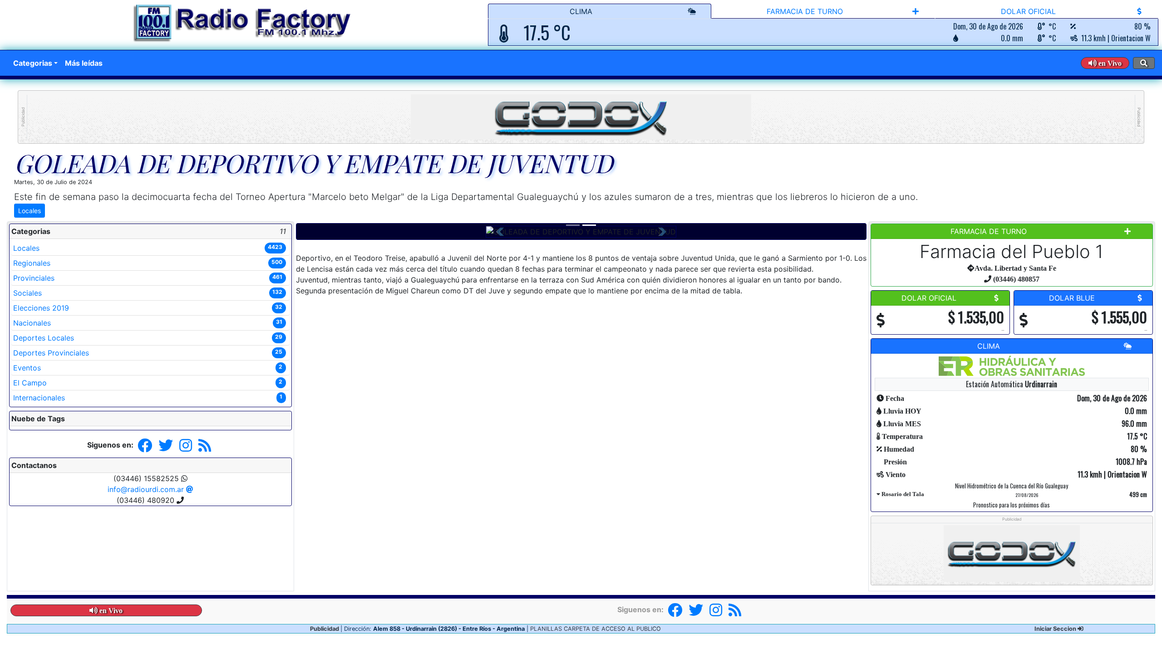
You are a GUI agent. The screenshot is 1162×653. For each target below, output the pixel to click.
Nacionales (147, 322)
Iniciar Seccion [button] (1056, 628)
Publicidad (22, 117)
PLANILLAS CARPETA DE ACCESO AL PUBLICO (595, 628)
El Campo (147, 382)
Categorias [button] (32, 63)
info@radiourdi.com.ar (147, 489)
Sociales (147, 292)
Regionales (147, 263)
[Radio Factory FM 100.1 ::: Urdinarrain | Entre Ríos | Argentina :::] (242, 24)
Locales (29, 210)
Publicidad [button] (325, 628)
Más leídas (84, 63)
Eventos (147, 367)
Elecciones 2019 (147, 307)
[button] (1105, 63)
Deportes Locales (147, 337)
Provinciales (147, 278)
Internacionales (147, 397)
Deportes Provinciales (147, 352)
